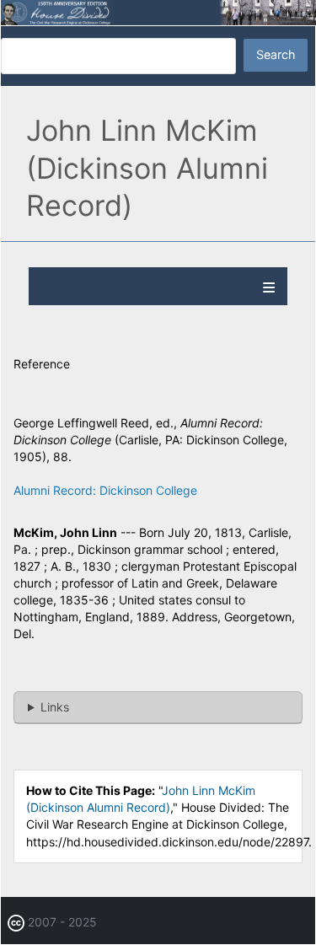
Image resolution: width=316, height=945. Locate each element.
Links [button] (54, 707)
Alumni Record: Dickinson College (105, 490)
